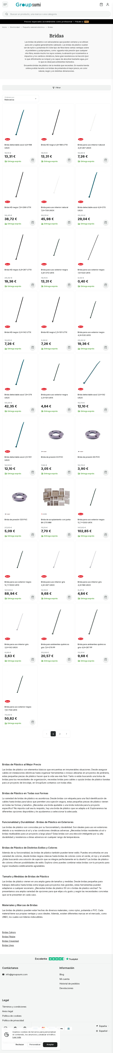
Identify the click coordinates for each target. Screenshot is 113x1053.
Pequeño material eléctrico (34, 27)
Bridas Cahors (9, 932)
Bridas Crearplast (10, 941)
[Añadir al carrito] (32, 160)
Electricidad (15, 27)
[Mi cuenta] (107, 4)
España (103, 1026)
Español (103, 1031)
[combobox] (56, 14)
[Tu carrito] (101, 4)
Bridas (50, 27)
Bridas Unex (8, 945)
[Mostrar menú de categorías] (5, 4)
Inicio (4, 27)
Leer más (17, 1037)
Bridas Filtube (8, 936)
